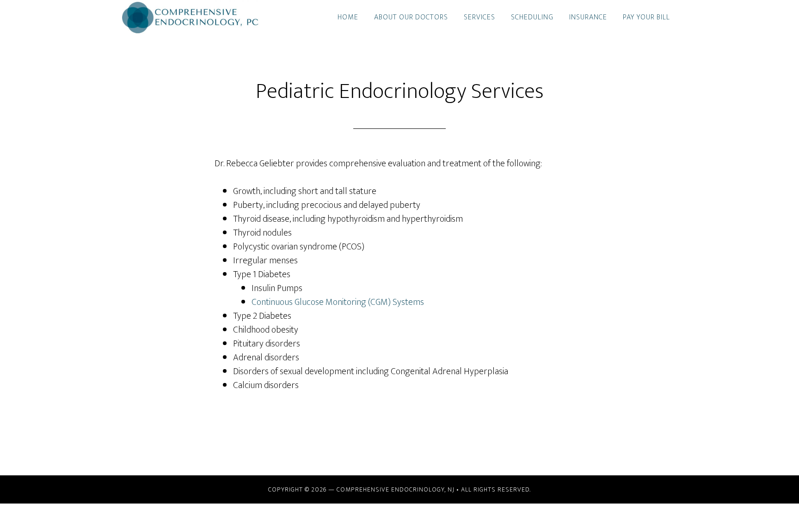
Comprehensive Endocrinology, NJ (396, 489)
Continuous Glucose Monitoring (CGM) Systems (338, 302)
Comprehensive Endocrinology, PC (205, 17)
